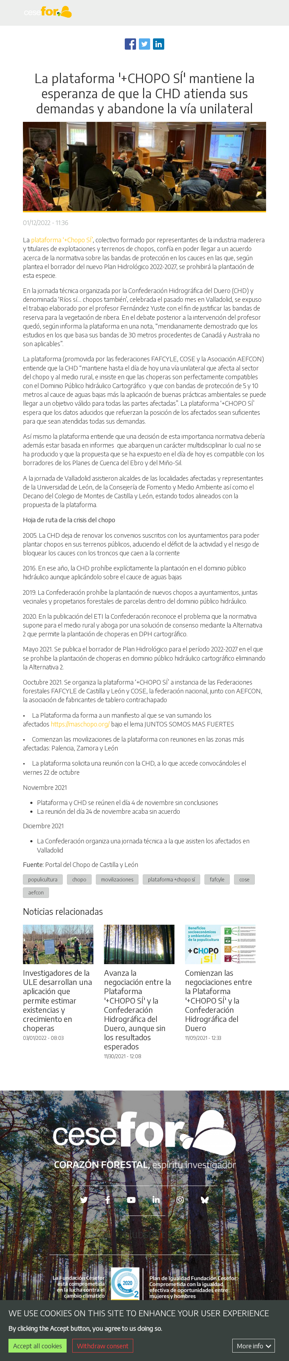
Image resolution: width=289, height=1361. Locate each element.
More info (251, 1346)
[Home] (49, 13)
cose (244, 879)
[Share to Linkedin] (158, 44)
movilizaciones (117, 879)
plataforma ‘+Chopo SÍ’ (62, 240)
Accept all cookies (37, 1346)
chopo (79, 879)
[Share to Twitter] (144, 44)
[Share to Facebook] (130, 44)
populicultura (42, 879)
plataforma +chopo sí (171, 879)
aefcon (36, 892)
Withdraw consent (103, 1346)
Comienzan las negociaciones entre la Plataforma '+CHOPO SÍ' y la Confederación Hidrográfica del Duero (218, 1000)
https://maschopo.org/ (80, 724)
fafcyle (217, 879)
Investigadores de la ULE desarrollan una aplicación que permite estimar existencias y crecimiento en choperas (57, 1000)
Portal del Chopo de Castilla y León (91, 864)
